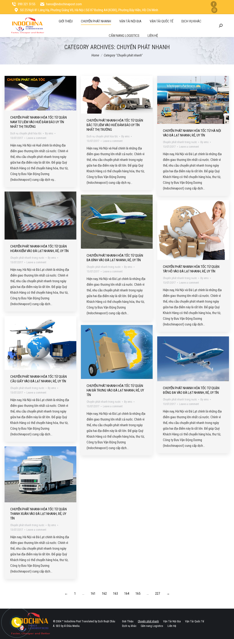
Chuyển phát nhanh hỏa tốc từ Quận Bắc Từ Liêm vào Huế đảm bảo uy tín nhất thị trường (115, 125)
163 (115, 593)
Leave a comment (36, 138)
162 (104, 593)
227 (157, 593)
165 (138, 593)
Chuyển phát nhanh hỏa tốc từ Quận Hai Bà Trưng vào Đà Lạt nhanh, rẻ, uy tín (115, 390)
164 (126, 593)
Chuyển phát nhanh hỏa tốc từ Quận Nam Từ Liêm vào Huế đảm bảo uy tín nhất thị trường (38, 122)
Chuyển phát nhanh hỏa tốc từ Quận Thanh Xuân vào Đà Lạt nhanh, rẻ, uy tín (38, 513)
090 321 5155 (26, 4)
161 (93, 593)
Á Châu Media (72, 626)
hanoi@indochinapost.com (64, 4)
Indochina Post (72, 621)
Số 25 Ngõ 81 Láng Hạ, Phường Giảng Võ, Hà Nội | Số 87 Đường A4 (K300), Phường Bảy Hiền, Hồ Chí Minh (89, 10)
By (49, 133)
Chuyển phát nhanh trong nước (180, 142)
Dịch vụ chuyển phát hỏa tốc (26, 133)
